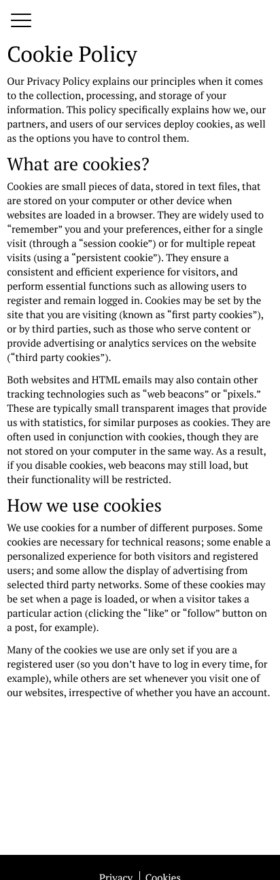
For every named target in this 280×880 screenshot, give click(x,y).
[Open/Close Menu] (21, 21)
